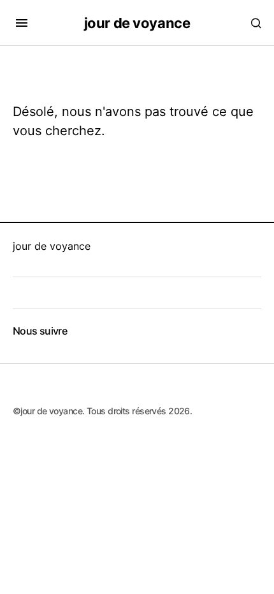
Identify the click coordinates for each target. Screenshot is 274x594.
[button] (21, 23)
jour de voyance (137, 23)
